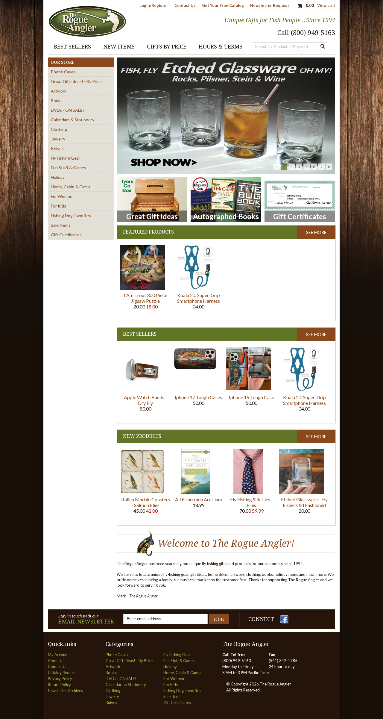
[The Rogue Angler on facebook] (284, 622)
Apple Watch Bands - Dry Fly (145, 400)
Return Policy (59, 684)
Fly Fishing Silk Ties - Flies (251, 502)
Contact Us (185, 5)
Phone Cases (63, 71)
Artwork (58, 90)
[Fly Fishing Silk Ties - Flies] (248, 492)
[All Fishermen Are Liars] (195, 492)
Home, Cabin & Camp (70, 186)
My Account (58, 654)
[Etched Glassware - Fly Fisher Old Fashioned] (301, 492)
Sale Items (61, 225)
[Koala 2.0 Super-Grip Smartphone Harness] (195, 288)
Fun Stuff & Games (68, 167)
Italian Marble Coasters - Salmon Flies (145, 502)
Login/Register (153, 5)
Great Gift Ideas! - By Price (76, 81)
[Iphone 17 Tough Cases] (195, 369)
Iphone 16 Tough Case (251, 397)
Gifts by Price (166, 46)
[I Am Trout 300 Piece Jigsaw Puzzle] (142, 288)
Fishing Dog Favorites (71, 215)
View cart (326, 5)
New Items (119, 46)
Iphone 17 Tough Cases (198, 397)
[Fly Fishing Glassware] (226, 116)
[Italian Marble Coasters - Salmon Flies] (142, 492)
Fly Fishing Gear (65, 158)
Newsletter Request (269, 5)
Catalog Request (62, 672)
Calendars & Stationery (72, 119)
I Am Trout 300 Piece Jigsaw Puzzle (145, 298)
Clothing (59, 129)
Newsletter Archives (65, 690)
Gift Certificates (66, 234)
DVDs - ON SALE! (67, 110)
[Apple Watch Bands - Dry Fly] (142, 390)
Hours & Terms (220, 46)
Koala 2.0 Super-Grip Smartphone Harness (198, 298)
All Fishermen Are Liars (198, 499)
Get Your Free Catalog (223, 5)
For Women (61, 196)
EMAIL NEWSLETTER (86, 621)
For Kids (58, 205)
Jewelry (58, 138)
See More (316, 232)
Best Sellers (72, 46)
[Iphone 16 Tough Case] (248, 388)
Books (57, 100)
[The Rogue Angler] (87, 36)
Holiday (58, 177)
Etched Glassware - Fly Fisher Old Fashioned (304, 502)
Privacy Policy (60, 678)
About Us (56, 660)
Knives (57, 148)
